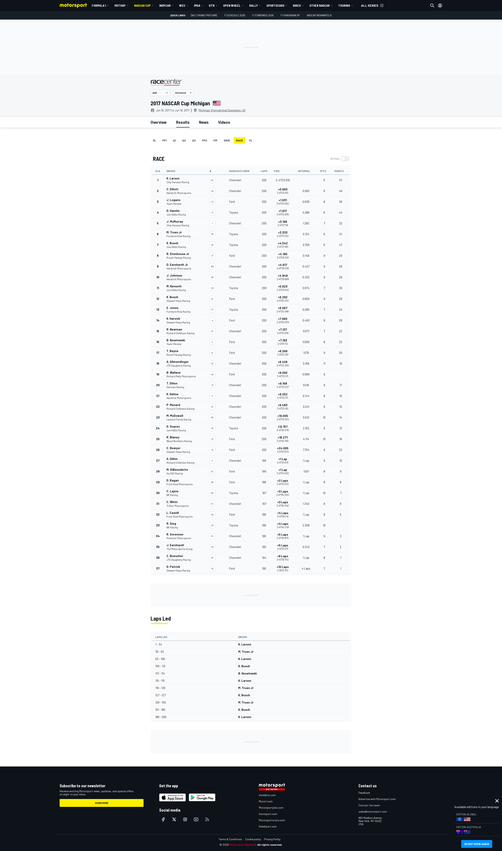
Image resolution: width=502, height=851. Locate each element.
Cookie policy (253, 839)
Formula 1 (99, 5)
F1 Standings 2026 (263, 15)
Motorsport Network (243, 844)
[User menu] (440, 5)
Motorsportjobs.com (271, 807)
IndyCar (165, 5)
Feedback (364, 792)
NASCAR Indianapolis (319, 15)
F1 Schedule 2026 (234, 15)
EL (154, 140)
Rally (253, 5)
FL (250, 140)
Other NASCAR (319, 5)
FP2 (204, 140)
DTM (212, 5)
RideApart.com (268, 826)
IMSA (197, 5)
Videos (224, 122)
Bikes (297, 5)
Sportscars (275, 5)
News (204, 122)
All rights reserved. (269, 844)
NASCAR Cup (142, 5)
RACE (239, 140)
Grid (227, 140)
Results (183, 122)
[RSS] (207, 819)
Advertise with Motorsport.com (377, 799)
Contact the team (369, 805)
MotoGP (120, 5)
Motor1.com (266, 801)
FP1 (164, 140)
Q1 (174, 140)
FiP (215, 140)
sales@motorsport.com (372, 811)
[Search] (432, 5)
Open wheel (232, 5)
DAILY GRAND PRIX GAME (204, 15)
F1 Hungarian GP (290, 15)
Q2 (184, 140)
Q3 (194, 140)
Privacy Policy (272, 839)
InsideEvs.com (267, 795)
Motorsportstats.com (272, 820)
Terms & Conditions (230, 839)
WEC (182, 5)
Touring (344, 5)
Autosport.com (268, 814)
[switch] (339, 159)
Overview (159, 122)
